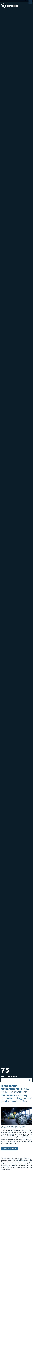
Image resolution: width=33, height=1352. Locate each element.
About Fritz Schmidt (9, 1149)
